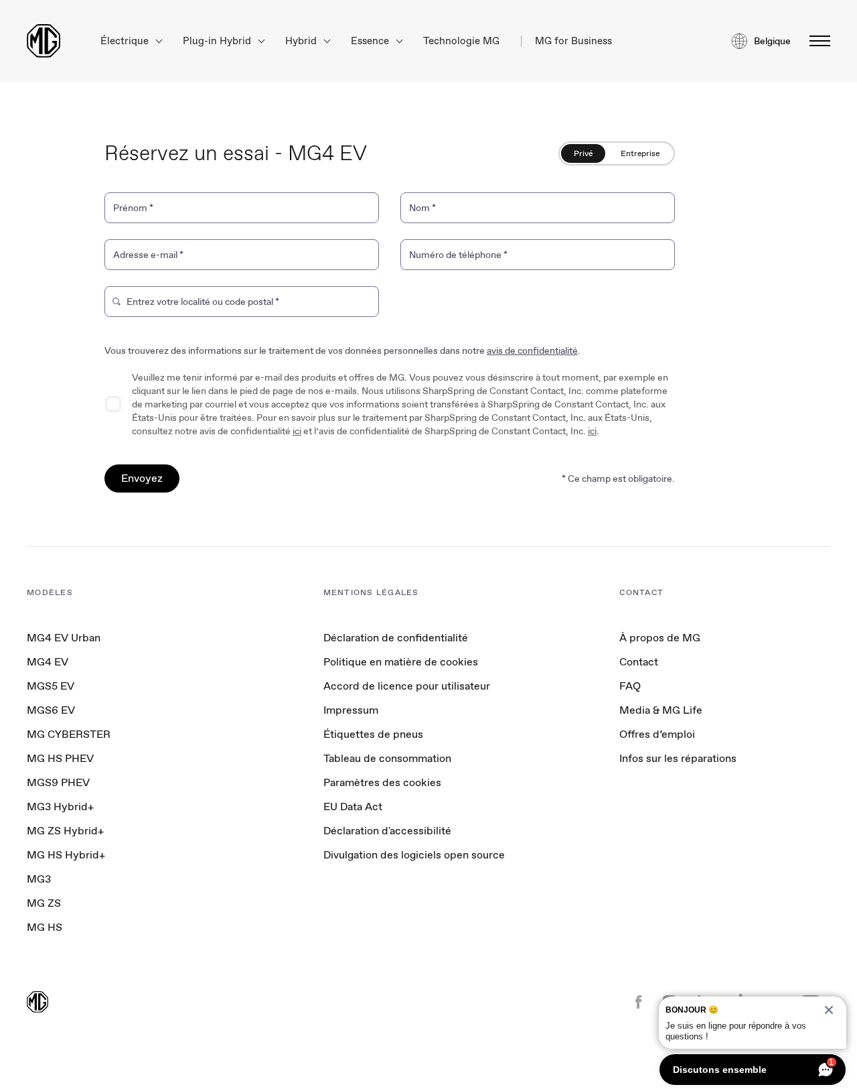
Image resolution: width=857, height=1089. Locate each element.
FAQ (630, 686)
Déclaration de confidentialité (395, 638)
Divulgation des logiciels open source (414, 855)
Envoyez (142, 478)
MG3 (39, 879)
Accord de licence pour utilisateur (406, 686)
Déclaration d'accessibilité (387, 831)
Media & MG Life (660, 710)
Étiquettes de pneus (373, 734)
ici (297, 431)
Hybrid (302, 41)
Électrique (125, 41)
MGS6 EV (51, 710)
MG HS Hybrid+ (66, 855)
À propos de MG (659, 638)
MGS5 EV (50, 686)
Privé (583, 153)
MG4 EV (47, 662)
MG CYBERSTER (68, 734)
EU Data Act (352, 806)
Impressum (350, 710)
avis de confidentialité (532, 350)
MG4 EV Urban (63, 638)
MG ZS (44, 903)
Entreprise (640, 153)
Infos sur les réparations (677, 758)
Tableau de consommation (387, 758)
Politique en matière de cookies (400, 662)
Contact (638, 662)
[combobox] (248, 304)
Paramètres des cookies (382, 783)
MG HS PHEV (60, 758)
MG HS (44, 927)
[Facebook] (638, 1003)
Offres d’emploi (657, 734)
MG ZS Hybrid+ (65, 831)
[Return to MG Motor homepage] (43, 41)
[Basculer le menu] (815, 40)
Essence (371, 41)
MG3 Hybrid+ (60, 806)
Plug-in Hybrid (218, 41)
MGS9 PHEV (58, 782)
